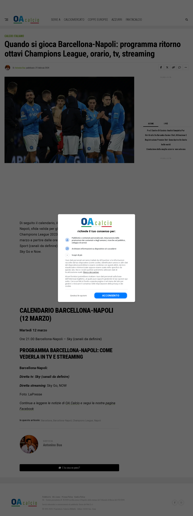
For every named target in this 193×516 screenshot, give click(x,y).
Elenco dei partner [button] (91, 272)
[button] (96, 255)
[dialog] (96, 258)
